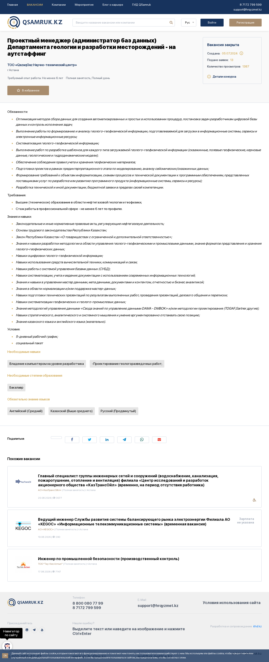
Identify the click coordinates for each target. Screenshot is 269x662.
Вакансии (35, 4)
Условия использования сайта (232, 602)
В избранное (30, 90)
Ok (5, 655)
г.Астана (13, 70)
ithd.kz (257, 626)
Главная (12, 4)
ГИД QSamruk (141, 4)
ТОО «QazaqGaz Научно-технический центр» (42, 65)
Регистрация (245, 22)
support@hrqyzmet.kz (247, 9)
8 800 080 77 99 (88, 603)
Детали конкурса (223, 76)
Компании (59, 4)
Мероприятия (84, 4)
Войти (212, 22)
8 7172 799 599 (251, 4)
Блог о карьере (113, 4)
